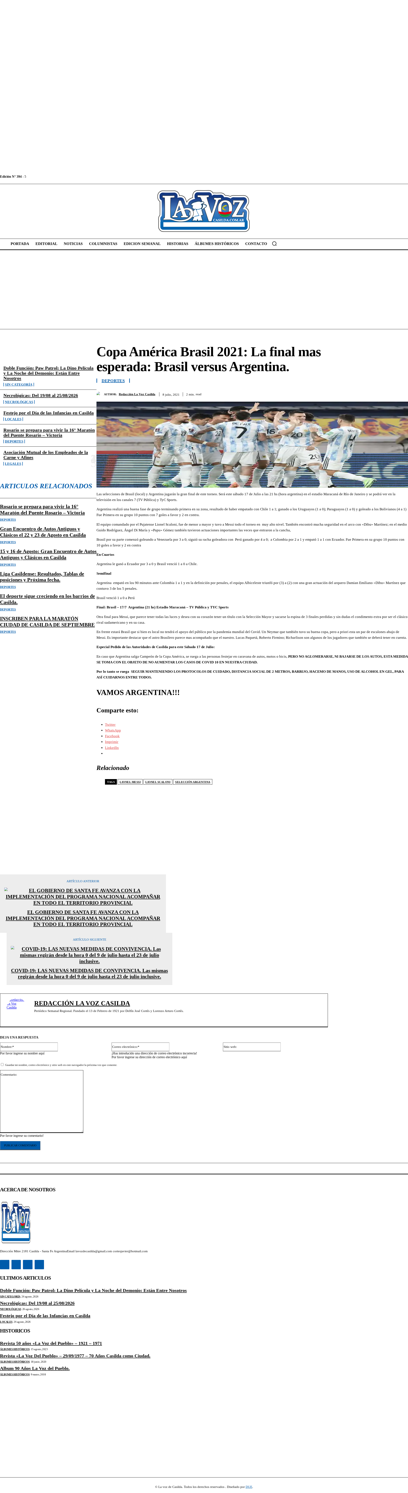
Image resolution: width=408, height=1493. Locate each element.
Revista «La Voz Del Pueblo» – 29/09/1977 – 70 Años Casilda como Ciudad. (75, 1355)
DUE (249, 1487)
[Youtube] (58, 176)
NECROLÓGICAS (19, 402)
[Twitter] (49, 176)
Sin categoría (19, 384)
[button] (274, 243)
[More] (401, 393)
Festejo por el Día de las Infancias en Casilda (48, 412)
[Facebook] (30, 176)
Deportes (14, 441)
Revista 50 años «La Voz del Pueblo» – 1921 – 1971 (51, 1343)
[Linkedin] (39, 176)
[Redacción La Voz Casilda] (100, 394)
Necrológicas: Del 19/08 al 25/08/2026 (40, 395)
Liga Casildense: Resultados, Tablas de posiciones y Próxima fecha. (42, 577)
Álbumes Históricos (15, 1349)
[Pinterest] (370, 393)
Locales (13, 419)
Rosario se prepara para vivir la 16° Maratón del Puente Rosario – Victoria (49, 432)
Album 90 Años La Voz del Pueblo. (35, 1368)
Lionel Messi (130, 782)
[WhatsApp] (385, 393)
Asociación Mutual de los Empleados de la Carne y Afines (45, 455)
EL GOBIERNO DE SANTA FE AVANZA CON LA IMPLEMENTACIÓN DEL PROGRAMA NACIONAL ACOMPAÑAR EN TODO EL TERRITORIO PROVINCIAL (83, 918)
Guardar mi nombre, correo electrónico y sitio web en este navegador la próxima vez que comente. (61, 1065)
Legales (13, 464)
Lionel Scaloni (157, 782)
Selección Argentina (192, 782)
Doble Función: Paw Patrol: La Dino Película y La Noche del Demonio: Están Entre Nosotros (48, 373)
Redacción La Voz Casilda (137, 394)
